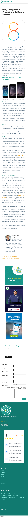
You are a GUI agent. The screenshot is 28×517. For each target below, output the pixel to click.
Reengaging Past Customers (7, 263)
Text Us (1, 516)
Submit (23, 398)
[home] (7, 2)
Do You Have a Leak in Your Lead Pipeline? (10, 260)
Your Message (5, 385)
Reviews (3, 481)
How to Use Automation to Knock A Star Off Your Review (13, 262)
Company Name (5, 368)
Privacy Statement (5, 511)
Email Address (8, 349)
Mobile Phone (5, 371)
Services (3, 472)
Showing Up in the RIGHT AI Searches (9, 256)
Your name (4, 364)
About (2, 474)
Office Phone (5, 375)
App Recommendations (6, 476)
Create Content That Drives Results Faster (10, 258)
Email (3, 378)
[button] (24, 1)
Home (2, 470)
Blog (2, 478)
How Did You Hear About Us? (8, 382)
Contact (3, 483)
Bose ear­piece (20, 155)
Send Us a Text (4, 421)
